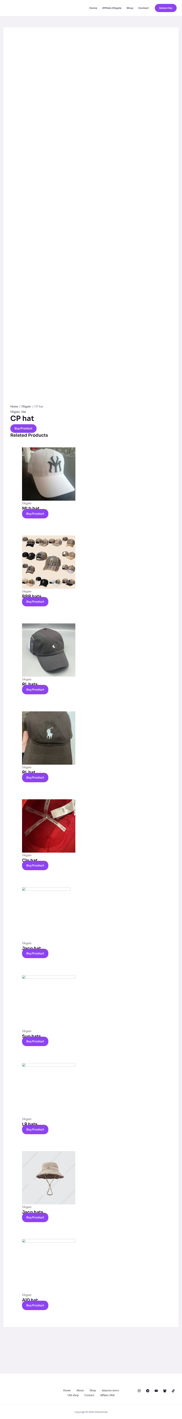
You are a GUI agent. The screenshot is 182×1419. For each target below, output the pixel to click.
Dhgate (26, 406)
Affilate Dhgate (112, 8)
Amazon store (110, 1390)
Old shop (73, 1395)
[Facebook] (164, 1390)
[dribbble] (156, 1390)
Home (93, 8)
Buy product (23, 428)
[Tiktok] (173, 1390)
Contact (143, 8)
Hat (23, 411)
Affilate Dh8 (107, 1395)
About (80, 1390)
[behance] (139, 1390)
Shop (130, 8)
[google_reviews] (147, 1390)
